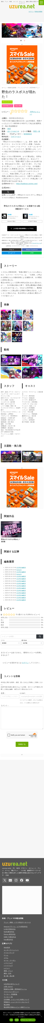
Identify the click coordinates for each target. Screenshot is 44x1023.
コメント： (5, 705)
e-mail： (23, 693)
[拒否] (41, 1017)
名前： (3, 693)
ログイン (31, 11)
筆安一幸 (36, 131)
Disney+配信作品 (9, 996)
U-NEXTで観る (32, 221)
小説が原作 (18, 105)
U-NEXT (25, 216)
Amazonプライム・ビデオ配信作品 (16, 988)
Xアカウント (8, 192)
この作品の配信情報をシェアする (23, 228)
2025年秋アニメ (7, 105)
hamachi (19, 570)
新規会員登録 (38, 11)
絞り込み (24, 640)
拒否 (16, 1020)
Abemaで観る (11, 221)
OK (11, 1020)
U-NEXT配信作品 (9, 991)
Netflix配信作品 (9, 993)
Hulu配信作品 (8, 1001)
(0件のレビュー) (35, 113)
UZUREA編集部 (21, 567)
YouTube (27, 941)
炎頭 (9, 129)
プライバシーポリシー (28, 1020)
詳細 (7, 936)
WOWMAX (28, 134)
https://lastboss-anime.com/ (26, 184)
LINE (32, 253)
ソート (3, 640)
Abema (4, 216)
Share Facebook (32, 249)
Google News (10, 941)
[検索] (39, 636)
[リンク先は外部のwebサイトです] (22, 83)
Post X (11, 249)
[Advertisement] (22, 16)
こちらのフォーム (36, 243)
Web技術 (7, 1009)
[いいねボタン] (21, 41)
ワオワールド (16, 136)
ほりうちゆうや (13, 131)
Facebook (21, 941)
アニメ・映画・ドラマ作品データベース (17, 984)
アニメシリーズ (7, 102)
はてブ (11, 253)
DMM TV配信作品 (10, 998)
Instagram (16, 941)
